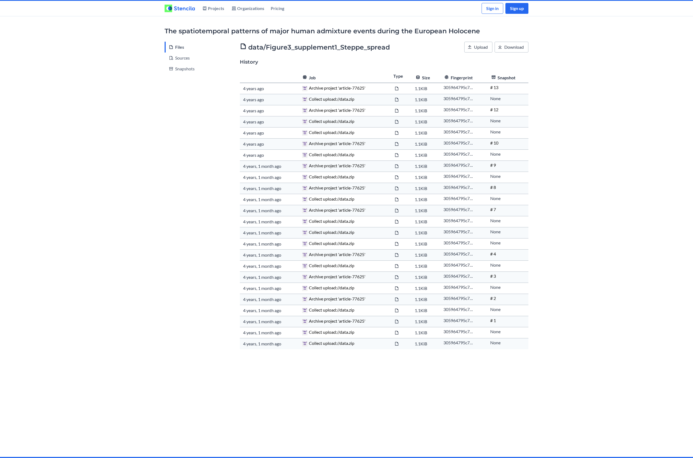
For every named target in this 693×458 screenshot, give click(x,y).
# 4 (493, 253)
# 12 (494, 109)
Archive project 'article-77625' (337, 87)
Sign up (517, 8)
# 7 (493, 209)
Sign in (492, 8)
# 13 (494, 87)
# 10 (494, 142)
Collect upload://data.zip (331, 99)
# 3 (493, 276)
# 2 (493, 298)
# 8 (493, 187)
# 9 (493, 165)
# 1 (493, 320)
